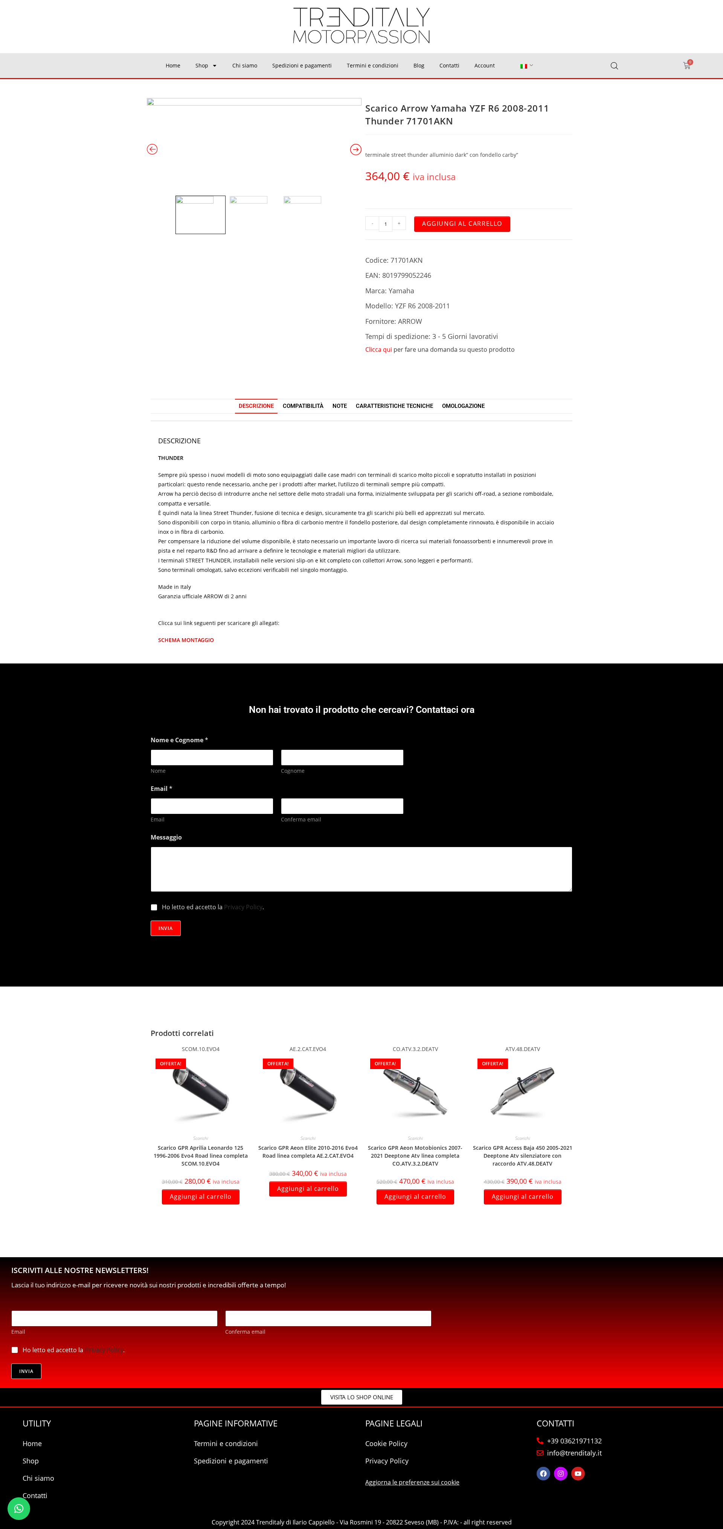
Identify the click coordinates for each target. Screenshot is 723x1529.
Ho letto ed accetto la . (213, 907)
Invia (166, 928)
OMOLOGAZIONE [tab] (463, 406)
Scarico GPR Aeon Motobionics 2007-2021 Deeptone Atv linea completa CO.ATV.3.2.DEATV (415, 1155)
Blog (418, 65)
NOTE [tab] (340, 406)
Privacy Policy (243, 907)
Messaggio (166, 837)
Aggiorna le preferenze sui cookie (412, 1482)
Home (173, 65)
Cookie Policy (386, 1443)
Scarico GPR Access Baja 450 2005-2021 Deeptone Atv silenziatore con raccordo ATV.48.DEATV (522, 1155)
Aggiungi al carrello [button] (201, 1196)
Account (484, 65)
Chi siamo (244, 65)
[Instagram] (560, 1473)
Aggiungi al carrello (462, 223)
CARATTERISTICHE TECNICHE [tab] (394, 406)
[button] (19, 1508)
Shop (201, 65)
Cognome (293, 771)
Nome (158, 771)
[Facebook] (543, 1473)
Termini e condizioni (372, 65)
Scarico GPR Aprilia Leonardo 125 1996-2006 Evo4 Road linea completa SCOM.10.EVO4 (201, 1155)
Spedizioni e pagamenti (302, 65)
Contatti (449, 65)
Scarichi (200, 1138)
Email (158, 819)
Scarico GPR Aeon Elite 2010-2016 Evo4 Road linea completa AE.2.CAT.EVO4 (308, 1151)
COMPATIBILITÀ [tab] (303, 406)
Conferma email (301, 819)
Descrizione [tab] (256, 406)
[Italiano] (524, 66)
